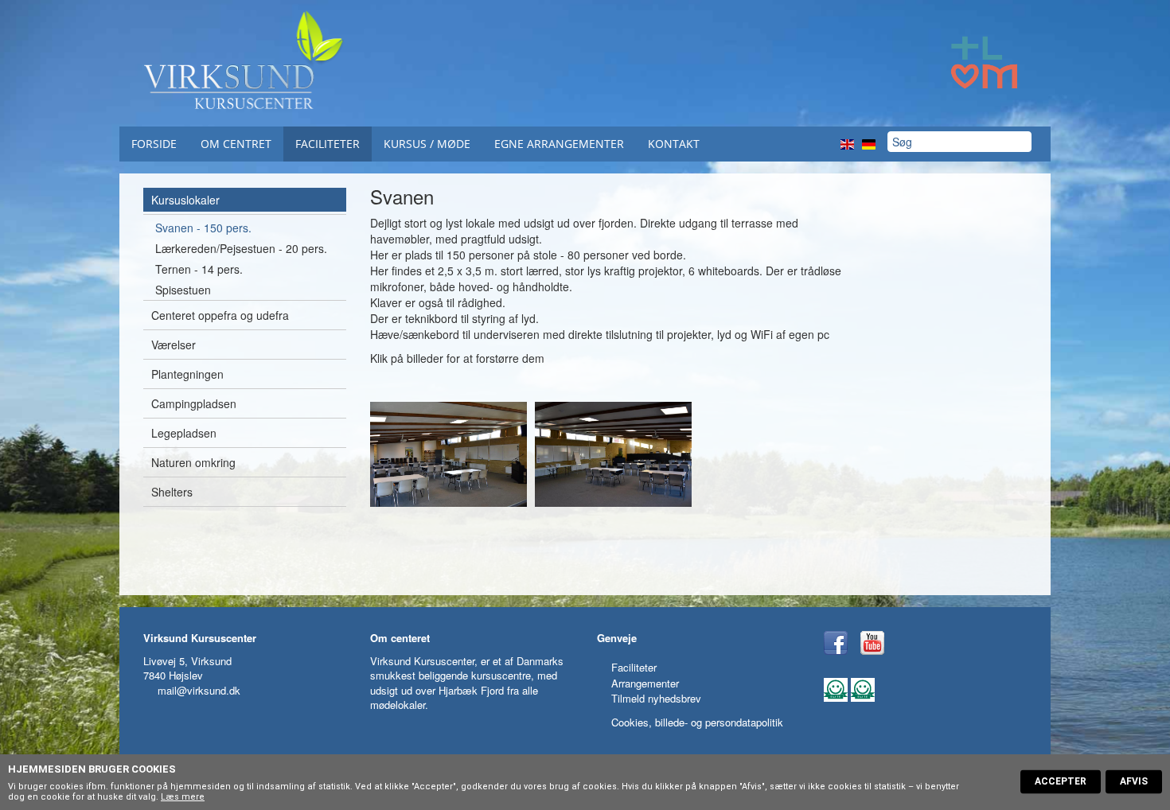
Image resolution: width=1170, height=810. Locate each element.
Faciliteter (327, 143)
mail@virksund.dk (199, 690)
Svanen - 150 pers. (203, 228)
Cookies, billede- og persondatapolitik (697, 722)
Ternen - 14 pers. (199, 269)
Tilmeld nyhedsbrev (656, 698)
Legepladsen (183, 433)
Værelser (173, 344)
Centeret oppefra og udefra (220, 315)
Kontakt (674, 143)
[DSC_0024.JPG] (613, 454)
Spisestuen (183, 290)
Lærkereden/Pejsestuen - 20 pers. (241, 248)
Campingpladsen (193, 403)
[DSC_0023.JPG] (448, 454)
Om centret (236, 143)
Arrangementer (645, 683)
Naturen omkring (193, 462)
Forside (154, 143)
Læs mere (183, 797)
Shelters (172, 492)
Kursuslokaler (185, 200)
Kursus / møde (427, 143)
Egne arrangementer (559, 143)
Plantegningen (187, 374)
